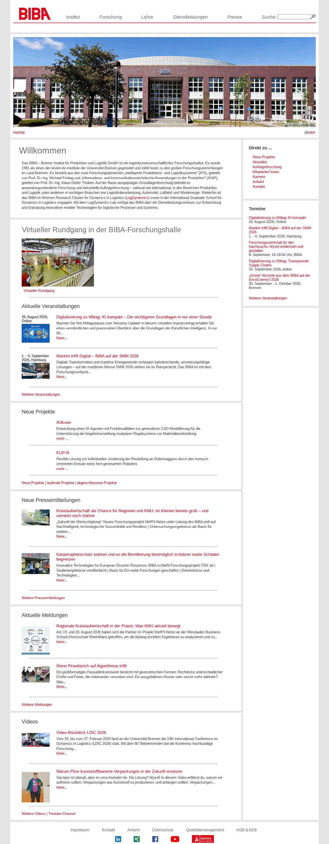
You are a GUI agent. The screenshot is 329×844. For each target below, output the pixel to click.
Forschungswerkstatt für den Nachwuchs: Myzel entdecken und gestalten (276, 246)
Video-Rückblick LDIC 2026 (81, 732)
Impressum (80, 830)
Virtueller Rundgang (39, 290)
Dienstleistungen (190, 17)
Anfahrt (258, 182)
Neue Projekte (33, 483)
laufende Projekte (60, 483)
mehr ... (62, 438)
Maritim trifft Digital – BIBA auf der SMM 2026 (97, 356)
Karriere (259, 177)
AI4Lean (63, 422)
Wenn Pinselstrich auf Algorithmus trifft (91, 666)
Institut (73, 17)
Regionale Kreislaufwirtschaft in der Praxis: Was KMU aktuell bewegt (118, 626)
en (312, 132)
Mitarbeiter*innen (266, 172)
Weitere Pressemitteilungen (43, 598)
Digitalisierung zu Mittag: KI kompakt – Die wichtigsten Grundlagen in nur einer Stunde (134, 317)
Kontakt (259, 186)
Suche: (269, 17)
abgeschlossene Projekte (97, 483)
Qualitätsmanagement (205, 830)
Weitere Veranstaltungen (41, 394)
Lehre (147, 17)
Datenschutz (163, 830)
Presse (234, 17)
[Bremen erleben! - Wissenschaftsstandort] (203, 839)
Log (137, 198)
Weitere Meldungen (37, 704)
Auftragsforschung (267, 167)
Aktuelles (260, 162)
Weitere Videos (34, 813)
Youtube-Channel (61, 813)
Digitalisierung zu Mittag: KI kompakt (277, 218)
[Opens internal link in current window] (58, 285)
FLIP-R (62, 453)
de (306, 132)
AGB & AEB (246, 830)
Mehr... (61, 338)
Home (19, 132)
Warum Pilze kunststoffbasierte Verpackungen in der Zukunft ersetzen (119, 771)
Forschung (110, 17)
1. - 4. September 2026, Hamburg (35, 358)
